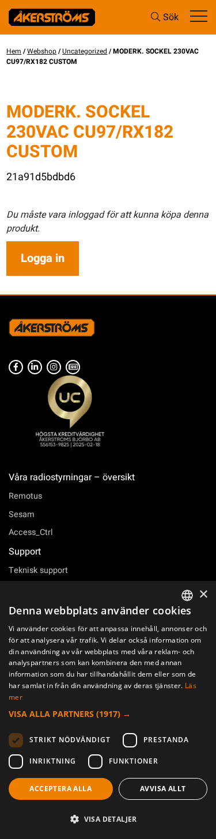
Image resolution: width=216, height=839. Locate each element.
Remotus (25, 496)
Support (25, 552)
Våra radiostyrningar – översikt (72, 477)
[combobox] (187, 595)
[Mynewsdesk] (73, 367)
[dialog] (108, 710)
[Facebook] (16, 367)
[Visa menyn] (198, 17)
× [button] (203, 594)
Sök (171, 17)
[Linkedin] (35, 367)
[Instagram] (54, 367)
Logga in (43, 258)
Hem (13, 51)
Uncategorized (84, 51)
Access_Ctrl (31, 532)
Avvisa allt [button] (162, 789)
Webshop (41, 51)
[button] (108, 714)
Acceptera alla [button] (60, 789)
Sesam (22, 514)
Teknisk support (38, 570)
